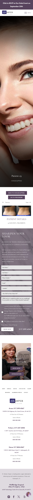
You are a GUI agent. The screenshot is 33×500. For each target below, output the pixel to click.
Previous (7, 202)
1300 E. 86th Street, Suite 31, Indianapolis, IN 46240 (16, 451)
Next (27, 202)
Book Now (7, 329)
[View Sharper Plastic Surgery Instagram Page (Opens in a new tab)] (9, 497)
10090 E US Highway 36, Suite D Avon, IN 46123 (16, 411)
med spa (15, 388)
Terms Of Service (13, 325)
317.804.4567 (19, 447)
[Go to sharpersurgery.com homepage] (9, 13)
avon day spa (22, 388)
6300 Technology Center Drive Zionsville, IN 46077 (16, 489)
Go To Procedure (16, 197)
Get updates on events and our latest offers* (14, 321)
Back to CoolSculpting (16, 193)
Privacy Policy (4, 325)
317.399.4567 (25, 329)
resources (7, 392)
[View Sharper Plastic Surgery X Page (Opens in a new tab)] (19, 497)
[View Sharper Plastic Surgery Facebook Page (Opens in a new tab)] (14, 497)
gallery (29, 388)
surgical (9, 388)
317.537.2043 (19, 428)
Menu (29, 13)
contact (26, 392)
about (3, 388)
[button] (25, 13)
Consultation (16, 374)
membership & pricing (17, 392)
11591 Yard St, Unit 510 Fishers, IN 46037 (16, 431)
